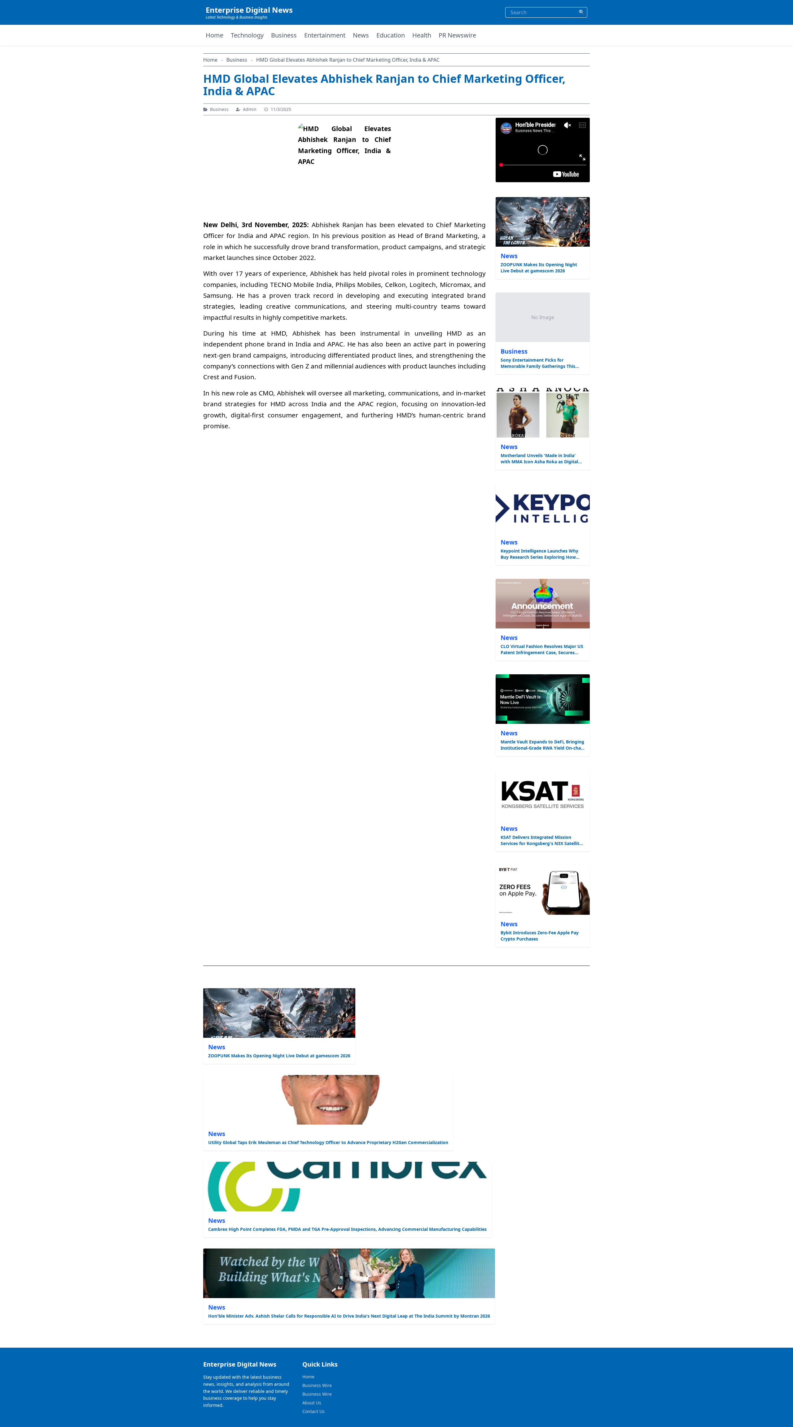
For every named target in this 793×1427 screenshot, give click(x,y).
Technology (247, 35)
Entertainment (324, 35)
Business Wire (317, 1385)
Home (214, 35)
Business (284, 35)
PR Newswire (457, 35)
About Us (311, 1403)
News (361, 35)
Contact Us (313, 1411)
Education (390, 35)
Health (421, 35)
